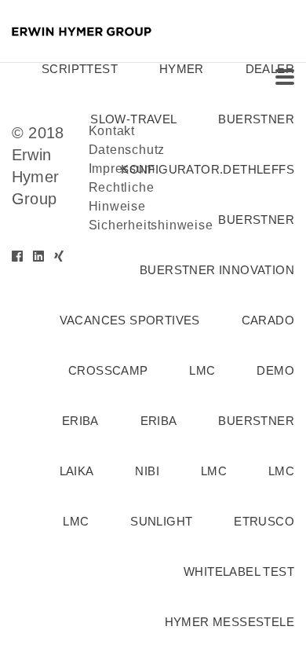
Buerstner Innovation (217, 270)
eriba (80, 420)
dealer (270, 68)
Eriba (158, 420)
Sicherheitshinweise (151, 225)
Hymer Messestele (229, 621)
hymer (181, 68)
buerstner (256, 119)
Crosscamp (108, 370)
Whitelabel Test (239, 571)
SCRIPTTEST (80, 68)
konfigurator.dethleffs (207, 169)
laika (77, 471)
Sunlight (161, 521)
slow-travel (133, 119)
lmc (202, 370)
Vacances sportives (130, 320)
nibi (147, 471)
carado (268, 320)
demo (275, 370)
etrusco (264, 521)
